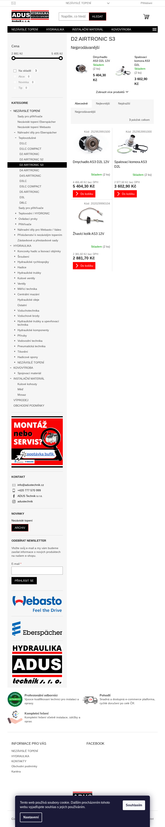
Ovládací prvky (28, 218)
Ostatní (22, 305)
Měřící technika (27, 288)
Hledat (97, 16)
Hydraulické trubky (29, 272)
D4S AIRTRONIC (30, 175)
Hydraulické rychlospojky (33, 261)
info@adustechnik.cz (31, 484)
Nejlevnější (103, 103)
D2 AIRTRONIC (29, 154)
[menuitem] (24, 29)
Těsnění (23, 351)
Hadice (22, 267)
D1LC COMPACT (30, 148)
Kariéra (16, 771)
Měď (20, 389)
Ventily (22, 283)
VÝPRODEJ (20, 400)
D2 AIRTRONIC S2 (31, 159)
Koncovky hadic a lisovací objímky (39, 251)
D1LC (23, 143)
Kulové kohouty (27, 384)
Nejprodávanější (85, 111)
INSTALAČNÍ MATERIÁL (28, 378)
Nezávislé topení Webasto (34, 127)
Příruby (22, 335)
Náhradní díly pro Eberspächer (37, 132)
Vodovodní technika (30, 340)
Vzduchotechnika (28, 310)
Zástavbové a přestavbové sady (38, 240)
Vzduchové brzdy (28, 315)
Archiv (20, 527)
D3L (22, 197)
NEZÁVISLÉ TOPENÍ (78, 3)
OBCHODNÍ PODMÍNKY (28, 405)
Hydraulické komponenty (33, 330)
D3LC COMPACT (30, 186)
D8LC (23, 202)
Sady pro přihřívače (30, 116)
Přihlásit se (24, 580)
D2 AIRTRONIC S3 (31, 164)
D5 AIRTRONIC (29, 191)
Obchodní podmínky (24, 766)
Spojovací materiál (29, 373)
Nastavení (31, 817)
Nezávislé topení (22, 520)
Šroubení (23, 256)
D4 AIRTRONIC (29, 170)
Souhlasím (134, 805)
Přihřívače (25, 224)
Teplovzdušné (27, 137)
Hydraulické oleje (28, 299)
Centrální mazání (28, 294)
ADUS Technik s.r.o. (30, 496)
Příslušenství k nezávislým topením (40, 234)
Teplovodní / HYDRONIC (34, 213)
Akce (24, 76)
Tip (23, 87)
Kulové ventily (26, 278)
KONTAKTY (18, 761)
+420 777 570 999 (29, 490)
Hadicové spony (28, 357)
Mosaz (22, 394)
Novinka (26, 82)
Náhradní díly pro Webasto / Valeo (39, 229)
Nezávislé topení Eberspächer (37, 121)
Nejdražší (124, 103)
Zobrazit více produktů (110, 92)
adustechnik (25, 501)
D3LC (23, 181)
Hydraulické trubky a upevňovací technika (38, 323)
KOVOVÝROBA (23, 367)
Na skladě (28, 70)
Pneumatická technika (31, 346)
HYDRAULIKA (22, 245)
